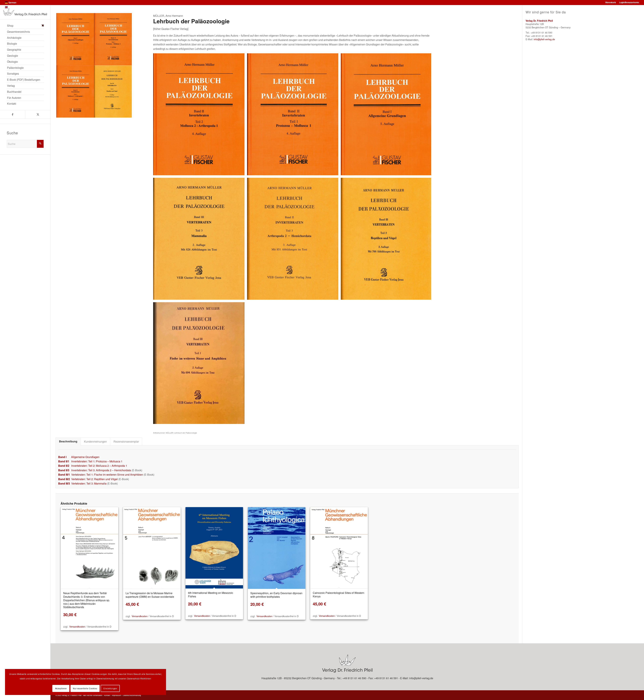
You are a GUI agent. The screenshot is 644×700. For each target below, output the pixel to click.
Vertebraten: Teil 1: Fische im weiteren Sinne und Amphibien (107, 474)
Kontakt (107, 695)
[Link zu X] (37, 114)
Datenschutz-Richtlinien (139, 678)
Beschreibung (68, 441)
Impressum (116, 695)
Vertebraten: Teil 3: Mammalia (88, 483)
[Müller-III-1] (200, 364)
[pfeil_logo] (25, 12)
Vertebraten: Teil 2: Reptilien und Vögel (94, 479)
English (12, 7)
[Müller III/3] (200, 240)
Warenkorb (610, 2)
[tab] (68, 441)
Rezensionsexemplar (126, 441)
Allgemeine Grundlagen (85, 457)
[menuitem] (25, 26)
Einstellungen (110, 688)
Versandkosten (77, 626)
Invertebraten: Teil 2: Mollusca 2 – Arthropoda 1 (99, 466)
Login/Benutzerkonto (629, 2)
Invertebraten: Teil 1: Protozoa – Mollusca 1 (96, 461)
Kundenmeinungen (95, 441)
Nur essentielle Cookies (85, 688)
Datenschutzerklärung (132, 695)
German (12, 2)
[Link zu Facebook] (12, 114)
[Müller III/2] (388, 240)
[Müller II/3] (294, 240)
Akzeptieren (61, 688)
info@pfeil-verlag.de (544, 39)
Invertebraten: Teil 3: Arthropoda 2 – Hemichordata (101, 470)
